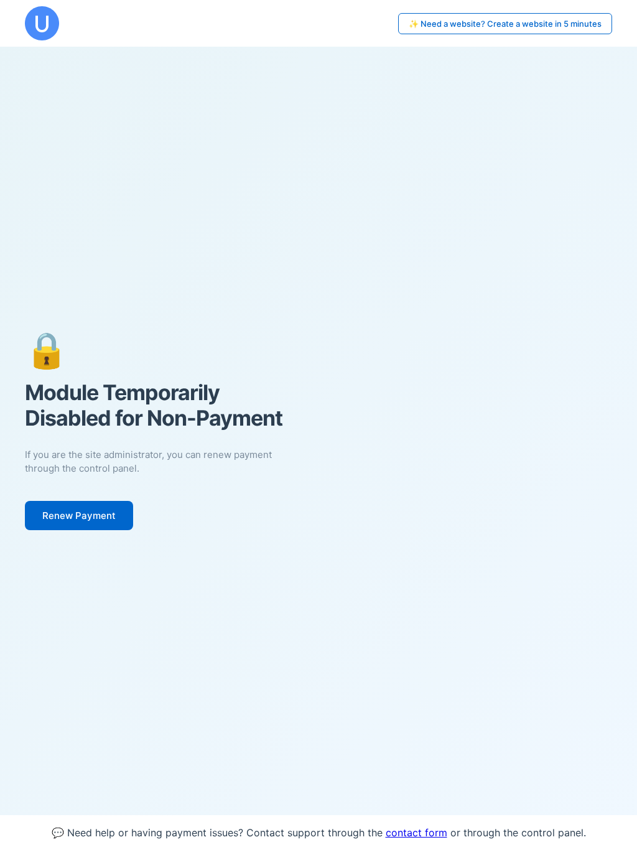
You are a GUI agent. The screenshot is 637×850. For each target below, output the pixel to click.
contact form (416, 832)
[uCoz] (42, 23)
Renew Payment (79, 515)
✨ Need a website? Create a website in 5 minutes (505, 24)
